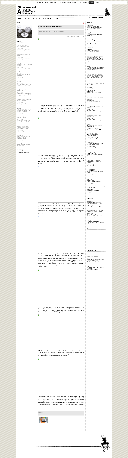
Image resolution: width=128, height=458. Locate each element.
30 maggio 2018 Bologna (94, 33)
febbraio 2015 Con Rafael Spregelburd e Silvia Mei (95, 202)
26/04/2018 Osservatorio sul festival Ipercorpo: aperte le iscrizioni (23, 45)
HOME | (20, 19)
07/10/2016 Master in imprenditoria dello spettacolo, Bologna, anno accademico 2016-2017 (23, 126)
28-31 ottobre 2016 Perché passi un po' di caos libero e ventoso (95, 105)
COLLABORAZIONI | (48, 19)
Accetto (91, 2)
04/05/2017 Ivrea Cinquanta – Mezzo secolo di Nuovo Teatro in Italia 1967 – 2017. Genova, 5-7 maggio (24, 94)
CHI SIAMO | (28, 19)
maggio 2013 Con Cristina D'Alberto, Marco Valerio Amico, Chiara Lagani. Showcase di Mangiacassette (95, 216)
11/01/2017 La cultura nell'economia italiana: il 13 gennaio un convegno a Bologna (22, 115)
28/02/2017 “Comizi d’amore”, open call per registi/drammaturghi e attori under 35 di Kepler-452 (24, 110)
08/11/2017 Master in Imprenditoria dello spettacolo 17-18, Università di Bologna (24, 69)
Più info (97, 2)
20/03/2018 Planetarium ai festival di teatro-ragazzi (24, 54)
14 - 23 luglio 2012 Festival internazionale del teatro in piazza (95, 170)
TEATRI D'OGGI (42, 26)
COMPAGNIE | (37, 19)
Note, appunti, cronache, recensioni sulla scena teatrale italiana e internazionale (95, 45)
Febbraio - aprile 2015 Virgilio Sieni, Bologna (92, 134)
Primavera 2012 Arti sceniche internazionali (95, 176)
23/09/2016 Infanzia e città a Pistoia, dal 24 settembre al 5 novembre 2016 (24, 132)
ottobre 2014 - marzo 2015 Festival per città (93, 139)
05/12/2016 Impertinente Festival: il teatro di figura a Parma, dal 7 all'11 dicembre (24, 121)
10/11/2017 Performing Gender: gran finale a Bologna (24, 64)
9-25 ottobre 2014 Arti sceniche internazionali (95, 143)
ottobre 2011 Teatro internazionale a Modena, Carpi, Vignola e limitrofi (96, 185)
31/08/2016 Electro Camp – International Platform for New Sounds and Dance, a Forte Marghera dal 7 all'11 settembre (24, 143)
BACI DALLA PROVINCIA (55, 26)
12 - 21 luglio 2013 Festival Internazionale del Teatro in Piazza (95, 154)
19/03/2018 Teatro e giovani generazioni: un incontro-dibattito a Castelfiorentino (24, 59)
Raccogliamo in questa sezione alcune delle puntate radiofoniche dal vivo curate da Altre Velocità (95, 68)
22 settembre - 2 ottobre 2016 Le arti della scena (94, 115)
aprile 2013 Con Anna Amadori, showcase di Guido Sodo (95, 222)
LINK (56, 19)
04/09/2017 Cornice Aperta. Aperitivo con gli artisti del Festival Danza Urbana (24, 84)
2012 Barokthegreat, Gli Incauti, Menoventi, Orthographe (95, 254)
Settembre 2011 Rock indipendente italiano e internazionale (93, 192)
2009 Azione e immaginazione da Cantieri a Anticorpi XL (95, 268)
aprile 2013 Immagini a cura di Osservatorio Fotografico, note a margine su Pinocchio (94, 160)
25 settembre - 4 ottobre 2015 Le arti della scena (94, 130)
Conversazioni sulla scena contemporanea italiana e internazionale (93, 51)
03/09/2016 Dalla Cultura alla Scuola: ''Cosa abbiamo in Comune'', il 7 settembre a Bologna (24, 137)
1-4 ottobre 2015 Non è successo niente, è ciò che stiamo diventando (94, 124)
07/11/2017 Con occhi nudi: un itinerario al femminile (24, 74)
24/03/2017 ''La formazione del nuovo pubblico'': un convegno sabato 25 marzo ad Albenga (24, 104)
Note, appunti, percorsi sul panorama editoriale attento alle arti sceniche (95, 63)
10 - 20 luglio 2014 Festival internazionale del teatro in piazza (95, 148)
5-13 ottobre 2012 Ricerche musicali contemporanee (94, 166)
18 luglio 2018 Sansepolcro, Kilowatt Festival (94, 27)
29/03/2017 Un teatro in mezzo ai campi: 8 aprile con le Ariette (24, 99)
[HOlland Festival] (43, 421)
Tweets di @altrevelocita (23, 152)
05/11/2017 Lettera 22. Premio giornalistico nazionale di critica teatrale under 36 (24, 79)
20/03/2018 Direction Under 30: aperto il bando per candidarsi (23, 49)
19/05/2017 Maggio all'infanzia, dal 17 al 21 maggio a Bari (24, 89)
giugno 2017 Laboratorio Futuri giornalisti (93, 100)
